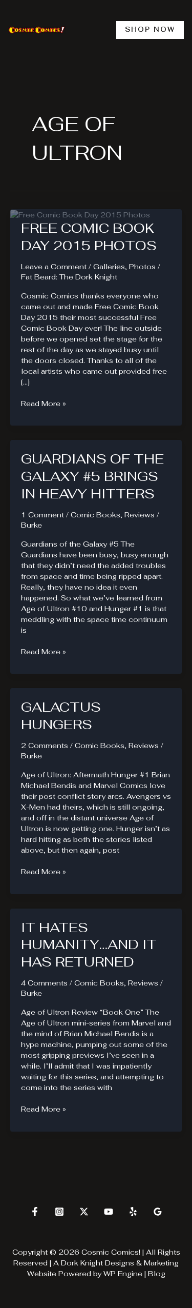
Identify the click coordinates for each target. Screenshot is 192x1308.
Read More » (43, 403)
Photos (142, 266)
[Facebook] (34, 1211)
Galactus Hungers (61, 715)
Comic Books (95, 514)
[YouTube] (108, 1211)
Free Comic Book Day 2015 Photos (89, 236)
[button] (150, 30)
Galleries (109, 266)
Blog (156, 1273)
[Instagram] (59, 1211)
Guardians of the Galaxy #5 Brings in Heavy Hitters (92, 476)
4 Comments (44, 983)
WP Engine (122, 1273)
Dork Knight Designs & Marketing (120, 1262)
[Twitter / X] (84, 1211)
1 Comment (42, 514)
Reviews (139, 514)
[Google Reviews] (157, 1211)
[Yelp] (133, 1211)
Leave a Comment (54, 266)
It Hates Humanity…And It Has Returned (89, 945)
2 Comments (44, 745)
